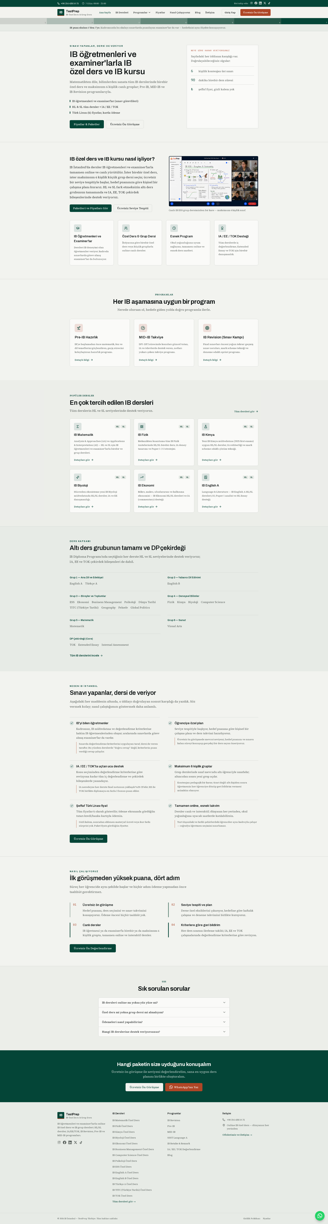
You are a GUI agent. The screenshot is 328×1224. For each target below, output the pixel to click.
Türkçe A (91, 583)
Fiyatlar (160, 12)
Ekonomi (83, 602)
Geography (108, 607)
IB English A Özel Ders (125, 1172)
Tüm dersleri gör (244, 411)
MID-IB (171, 1132)
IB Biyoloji (81, 485)
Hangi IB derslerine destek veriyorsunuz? (131, 1032)
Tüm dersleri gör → (124, 1201)
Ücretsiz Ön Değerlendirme (93, 948)
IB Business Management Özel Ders (133, 1149)
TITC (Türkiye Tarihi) (84, 607)
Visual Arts (174, 626)
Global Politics (140, 607)
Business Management (107, 602)
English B (173, 583)
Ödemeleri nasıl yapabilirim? (122, 1022)
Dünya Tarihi (147, 602)
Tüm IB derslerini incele (84, 655)
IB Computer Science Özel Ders (130, 1155)
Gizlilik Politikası (251, 1218)
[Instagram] (251, 3)
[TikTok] (269, 3)
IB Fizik (143, 434)
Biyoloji (193, 602)
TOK (73, 645)
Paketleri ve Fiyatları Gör (90, 208)
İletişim (210, 12)
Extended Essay (88, 645)
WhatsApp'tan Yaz (186, 1087)
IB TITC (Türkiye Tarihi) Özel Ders (132, 1190)
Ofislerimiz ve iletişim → (237, 1134)
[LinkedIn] (260, 3)
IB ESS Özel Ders (122, 1166)
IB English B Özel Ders (125, 1178)
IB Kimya (208, 434)
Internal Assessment (115, 645)
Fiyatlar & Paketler (87, 124)
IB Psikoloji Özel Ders (124, 1161)
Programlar (140, 12)
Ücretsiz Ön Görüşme (255, 12)
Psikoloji (130, 602)
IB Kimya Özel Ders (123, 1132)
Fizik (170, 602)
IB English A (210, 485)
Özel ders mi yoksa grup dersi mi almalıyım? (133, 1012)
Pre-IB (171, 1126)
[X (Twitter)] (264, 3)
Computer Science (213, 602)
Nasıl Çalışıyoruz (180, 12)
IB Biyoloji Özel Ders (124, 1137)
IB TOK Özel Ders (122, 1195)
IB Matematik (83, 434)
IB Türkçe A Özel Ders (125, 1184)
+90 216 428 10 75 (236, 1119)
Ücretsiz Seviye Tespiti (132, 208)
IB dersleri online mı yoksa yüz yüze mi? (130, 1002)
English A (76, 583)
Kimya (181, 602)
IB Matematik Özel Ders (126, 1120)
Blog (198, 12)
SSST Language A (177, 1137)
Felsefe (123, 607)
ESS (72, 602)
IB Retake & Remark (178, 1143)
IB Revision (173, 1120)
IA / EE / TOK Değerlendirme (183, 1149)
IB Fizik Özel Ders (122, 1126)
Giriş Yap (230, 12)
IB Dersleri (121, 12)
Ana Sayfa (105, 12)
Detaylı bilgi (82, 360)
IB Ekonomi (146, 485)
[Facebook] (256, 3)
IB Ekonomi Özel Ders (125, 1143)
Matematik (77, 626)
